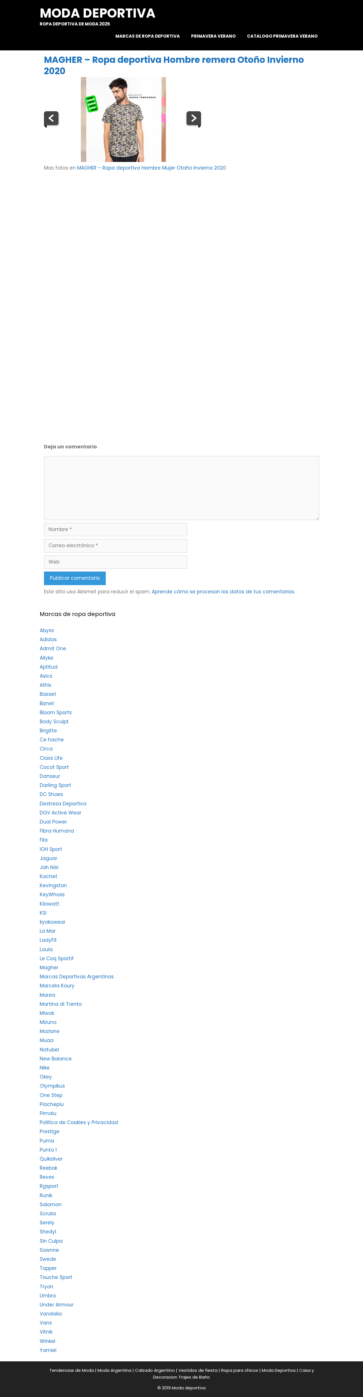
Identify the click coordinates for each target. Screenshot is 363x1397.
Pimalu (48, 1113)
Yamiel (48, 1350)
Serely (47, 1222)
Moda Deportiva (279, 1370)
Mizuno (48, 1022)
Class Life (51, 758)
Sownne (49, 1250)
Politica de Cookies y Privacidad (79, 1122)
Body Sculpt (54, 721)
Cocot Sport (54, 767)
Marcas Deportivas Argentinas (77, 976)
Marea (47, 995)
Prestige (50, 1131)
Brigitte (48, 730)
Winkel (47, 1341)
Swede (48, 1259)
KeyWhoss (52, 894)
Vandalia (51, 1313)
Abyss (47, 630)
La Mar (48, 931)
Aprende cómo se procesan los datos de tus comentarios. (223, 591)
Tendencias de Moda (71, 1370)
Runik (46, 1195)
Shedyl (48, 1231)
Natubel (49, 1049)
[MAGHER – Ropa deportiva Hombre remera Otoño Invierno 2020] (123, 160)
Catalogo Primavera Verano (282, 36)
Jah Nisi (49, 867)
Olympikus (52, 1085)
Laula (46, 949)
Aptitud (49, 667)
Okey (46, 1076)
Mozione (50, 1031)
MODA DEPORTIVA (97, 13)
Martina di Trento (61, 1004)
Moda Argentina (114, 1370)
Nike (45, 1067)
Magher (49, 967)
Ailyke (46, 657)
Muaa (47, 1040)
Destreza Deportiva (63, 803)
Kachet (48, 876)
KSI (43, 913)
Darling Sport (55, 785)
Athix (45, 685)
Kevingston (53, 885)
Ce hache (52, 739)
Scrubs (48, 1213)
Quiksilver (51, 1159)
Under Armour (56, 1304)
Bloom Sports (56, 712)
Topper (48, 1268)
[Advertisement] (193, 221)
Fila (44, 840)
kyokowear (53, 922)
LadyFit (48, 940)
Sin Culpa (51, 1241)
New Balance (56, 1058)
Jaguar (48, 858)
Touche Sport (56, 1277)
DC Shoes (51, 794)
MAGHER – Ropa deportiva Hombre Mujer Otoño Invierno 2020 (151, 167)
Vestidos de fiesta (198, 1370)
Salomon (51, 1204)
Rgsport (49, 1186)
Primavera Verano (213, 36)
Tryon (46, 1286)
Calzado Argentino (155, 1370)
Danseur (50, 776)
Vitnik (46, 1331)
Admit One (53, 648)
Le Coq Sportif (57, 958)
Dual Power (53, 821)
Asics (46, 676)
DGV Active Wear (60, 812)
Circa (46, 748)
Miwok (47, 1013)
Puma (47, 1140)
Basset (48, 694)
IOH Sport (51, 849)
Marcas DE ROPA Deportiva (147, 36)
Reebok (48, 1168)
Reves (47, 1177)
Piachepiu (52, 1104)
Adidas (48, 639)
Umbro (48, 1295)
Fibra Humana (57, 830)
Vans (46, 1322)
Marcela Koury (57, 985)
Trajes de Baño (194, 1377)
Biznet (47, 703)
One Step (51, 1095)
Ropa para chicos (239, 1370)
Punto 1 (48, 1149)
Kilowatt (49, 903)
